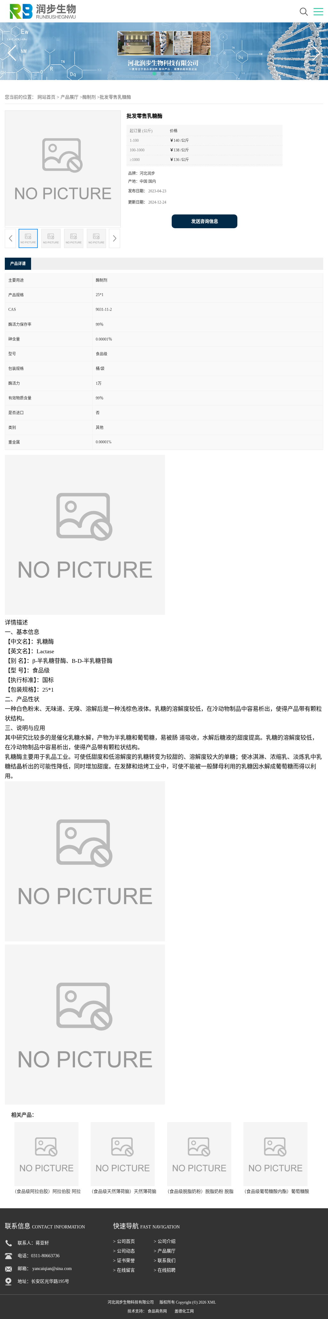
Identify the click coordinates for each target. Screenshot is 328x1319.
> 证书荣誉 (124, 1260)
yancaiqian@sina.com (52, 1268)
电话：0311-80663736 (39, 1255)
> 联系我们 (165, 1260)
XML (211, 1302)
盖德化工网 (184, 1311)
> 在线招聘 (165, 1270)
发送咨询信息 (204, 221)
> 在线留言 (124, 1270)
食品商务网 (157, 1311)
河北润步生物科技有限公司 (131, 1302)
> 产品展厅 (165, 1251)
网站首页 (46, 97)
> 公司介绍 (165, 1241)
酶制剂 (89, 97)
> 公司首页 (124, 1241)
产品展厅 (69, 97)
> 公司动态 (124, 1251)
